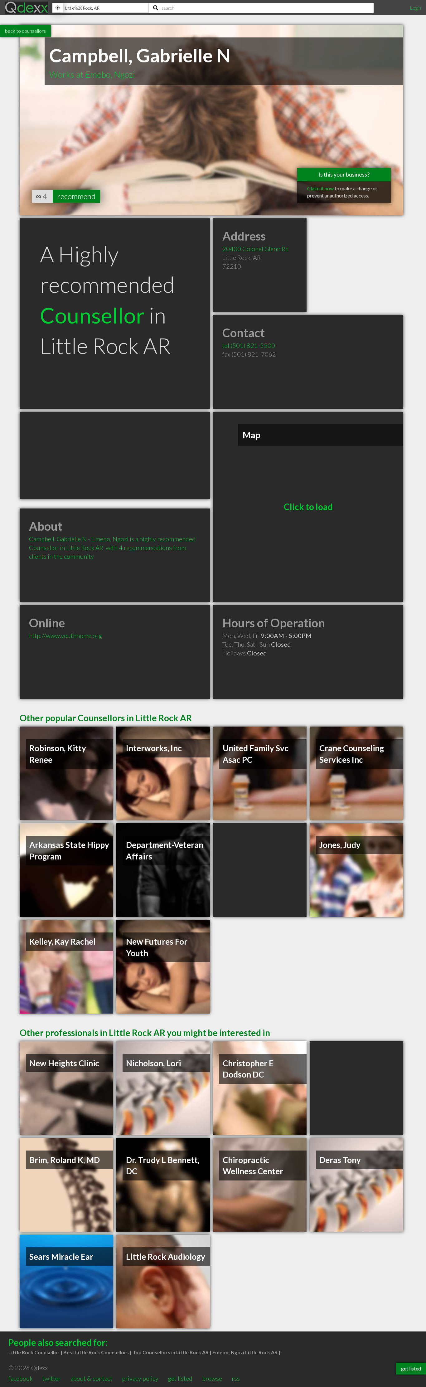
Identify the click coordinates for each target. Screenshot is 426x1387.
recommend (76, 196)
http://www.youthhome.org (65, 635)
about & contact (91, 1378)
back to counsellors (25, 31)
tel (248, 345)
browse (212, 1378)
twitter (51, 1378)
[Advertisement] (115, 455)
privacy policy (140, 1378)
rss (236, 1378)
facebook (20, 1378)
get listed (180, 1378)
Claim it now (320, 188)
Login (415, 8)
